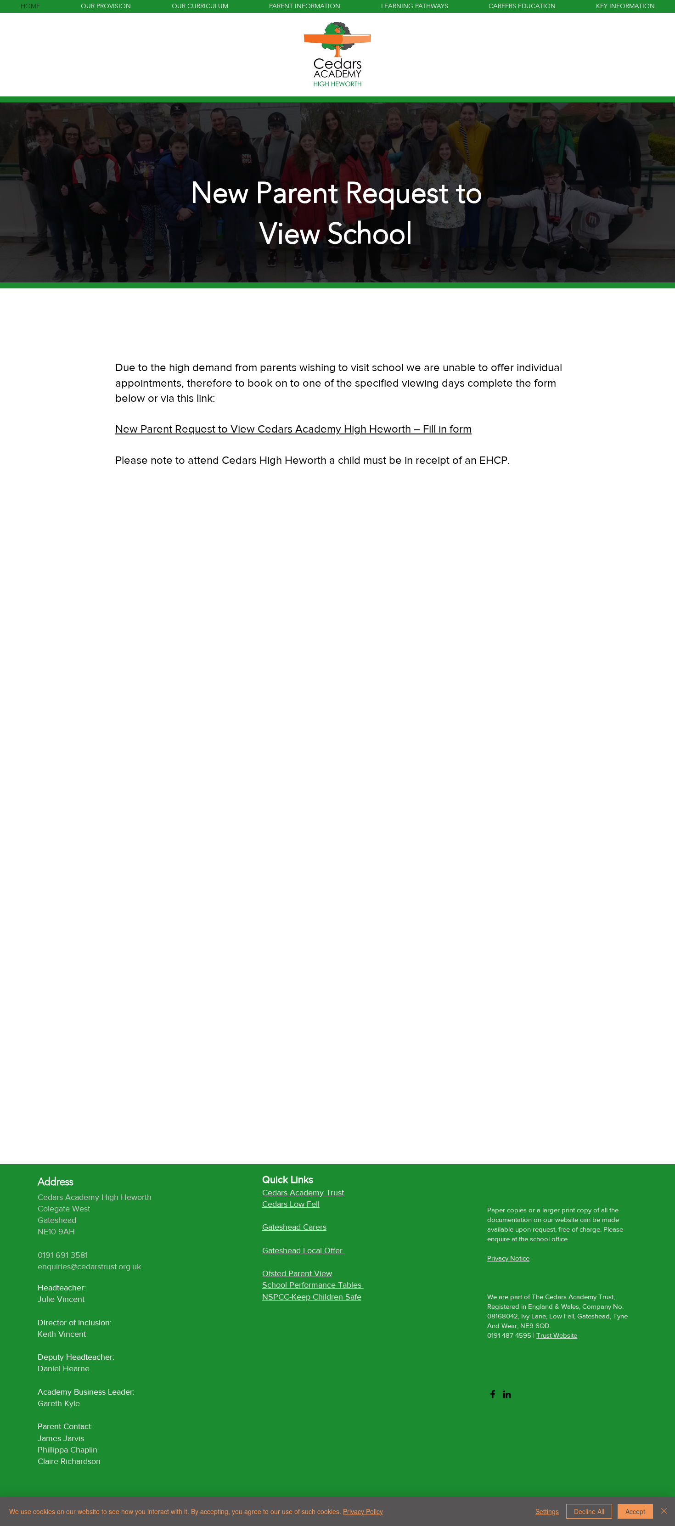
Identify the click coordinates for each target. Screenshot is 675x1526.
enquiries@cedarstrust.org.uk (89, 1266)
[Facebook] (492, 1394)
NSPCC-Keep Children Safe (311, 1296)
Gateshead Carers (294, 1227)
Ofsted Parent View (297, 1273)
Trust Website (556, 1335)
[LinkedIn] (506, 1394)
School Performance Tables (313, 1284)
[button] (304, 6)
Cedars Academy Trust (303, 1192)
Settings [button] (547, 1511)
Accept (635, 1511)
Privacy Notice (508, 1258)
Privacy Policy (363, 1511)
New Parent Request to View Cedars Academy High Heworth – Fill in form (293, 428)
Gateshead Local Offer (303, 1250)
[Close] (663, 1511)
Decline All (589, 1511)
